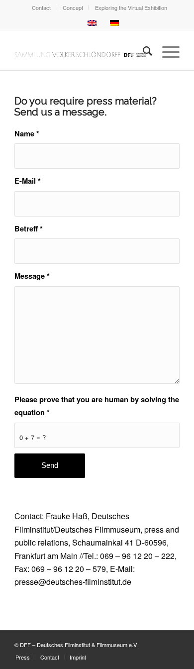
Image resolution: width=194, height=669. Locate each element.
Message (32, 275)
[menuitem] (41, 7)
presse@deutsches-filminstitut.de (72, 581)
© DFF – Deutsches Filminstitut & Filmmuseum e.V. (76, 645)
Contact (41, 7)
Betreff (28, 228)
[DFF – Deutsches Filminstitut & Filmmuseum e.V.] (80, 50)
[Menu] (166, 50)
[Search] (142, 50)
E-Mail (27, 180)
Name (26, 133)
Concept (73, 7)
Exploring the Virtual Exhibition (131, 7)
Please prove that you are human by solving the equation (96, 406)
